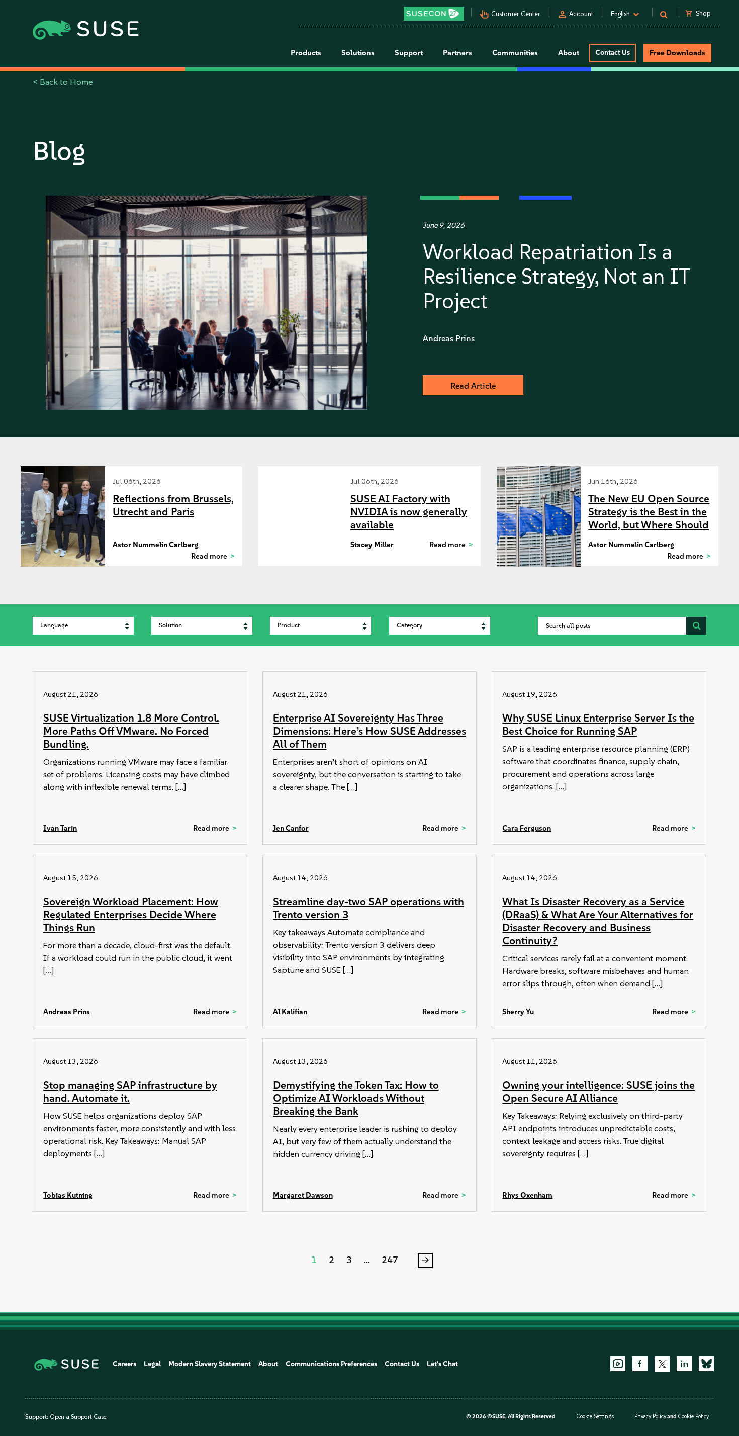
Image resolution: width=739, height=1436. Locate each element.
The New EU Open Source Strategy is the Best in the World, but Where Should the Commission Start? (648, 518)
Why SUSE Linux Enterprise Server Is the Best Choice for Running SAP (598, 724)
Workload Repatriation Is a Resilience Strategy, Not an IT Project (556, 276)
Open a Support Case (78, 1416)
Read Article (473, 386)
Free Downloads (677, 52)
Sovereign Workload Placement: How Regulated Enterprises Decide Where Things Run (130, 914)
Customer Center (515, 14)
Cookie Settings (595, 1416)
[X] (662, 1363)
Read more (209, 556)
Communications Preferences (331, 1364)
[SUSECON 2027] (434, 14)
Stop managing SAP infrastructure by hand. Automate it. (130, 1091)
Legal (152, 1364)
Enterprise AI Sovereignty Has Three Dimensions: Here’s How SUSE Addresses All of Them (369, 730)
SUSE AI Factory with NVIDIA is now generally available (408, 511)
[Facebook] (640, 1363)
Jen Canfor (291, 828)
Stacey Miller (372, 544)
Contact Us (612, 52)
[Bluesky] (706, 1363)
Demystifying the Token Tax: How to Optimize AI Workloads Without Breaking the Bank (356, 1098)
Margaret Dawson (303, 1195)
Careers (124, 1364)
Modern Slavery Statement (209, 1364)
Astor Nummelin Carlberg (156, 544)
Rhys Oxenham (527, 1195)
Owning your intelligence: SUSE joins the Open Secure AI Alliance (598, 1091)
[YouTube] (617, 1363)
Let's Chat (442, 1364)
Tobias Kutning (68, 1195)
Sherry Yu (518, 1011)
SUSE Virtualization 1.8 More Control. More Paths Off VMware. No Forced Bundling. (131, 730)
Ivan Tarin (60, 828)
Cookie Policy (693, 1416)
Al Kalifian (290, 1011)
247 (390, 1260)
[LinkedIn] (684, 1363)
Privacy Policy (650, 1416)
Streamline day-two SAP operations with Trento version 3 (368, 908)
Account (581, 14)
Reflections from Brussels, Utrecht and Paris (173, 505)
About (268, 1364)
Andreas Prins (449, 338)
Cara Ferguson (526, 828)
